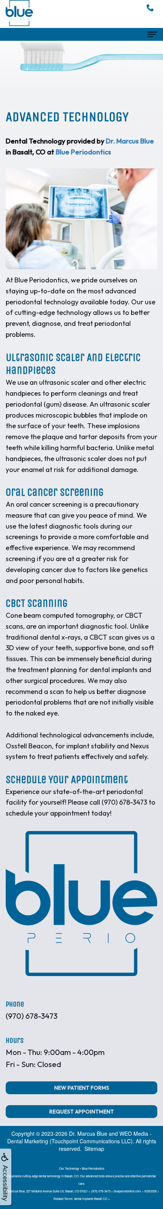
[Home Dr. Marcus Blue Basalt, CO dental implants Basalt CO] (19, 13)
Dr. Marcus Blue (130, 141)
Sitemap (94, 1148)
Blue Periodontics (83, 152)
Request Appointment (81, 1111)
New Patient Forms (81, 1087)
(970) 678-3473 (32, 1016)
